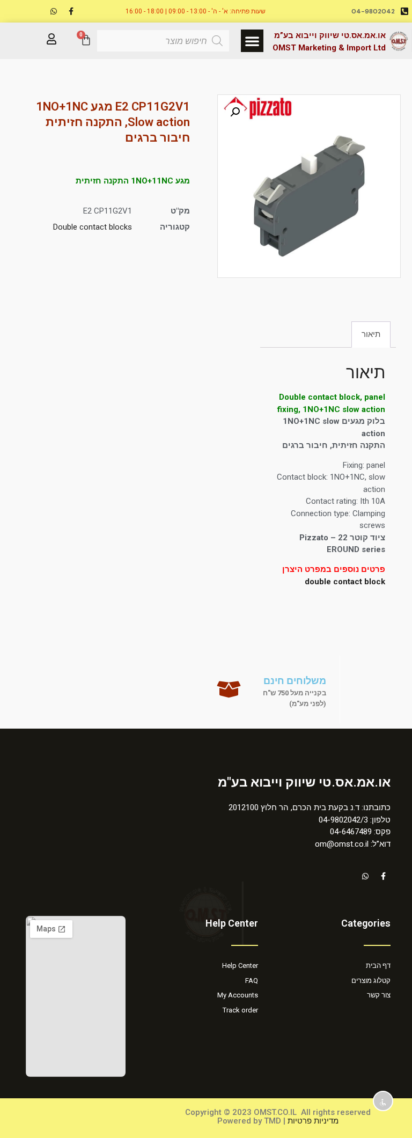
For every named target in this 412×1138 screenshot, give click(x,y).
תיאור (371, 334)
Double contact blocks (92, 227)
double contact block (345, 581)
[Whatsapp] (53, 11)
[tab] (371, 334)
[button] (252, 41)
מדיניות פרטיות (313, 1121)
